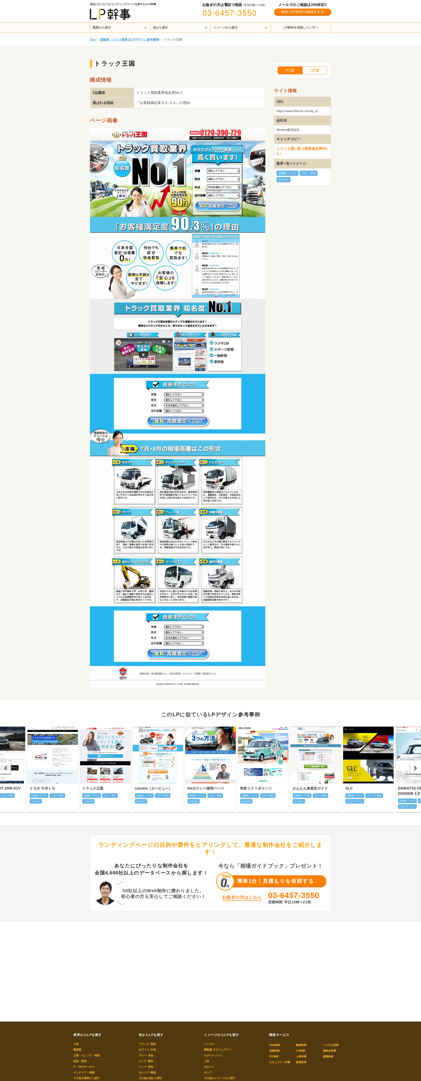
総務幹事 (328, 1056)
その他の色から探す (150, 1078)
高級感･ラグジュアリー (218, 1049)
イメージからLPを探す (221, 1034)
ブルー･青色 (308, 173)
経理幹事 (301, 1062)
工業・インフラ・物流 (86, 1055)
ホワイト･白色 (147, 1049)
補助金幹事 (329, 1050)
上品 (206, 1061)
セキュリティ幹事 (279, 1062)
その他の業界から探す (86, 1078)
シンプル (209, 1043)
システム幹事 (331, 1045)
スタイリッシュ (213, 1055)
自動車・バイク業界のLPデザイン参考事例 (129, 39)
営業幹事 (274, 1050)
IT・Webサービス (83, 1066)
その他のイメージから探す (219, 1078)
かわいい (209, 1066)
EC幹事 (273, 1056)
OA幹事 (300, 1050)
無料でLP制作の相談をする (302, 12)
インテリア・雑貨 (84, 1072)
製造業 (77, 1049)
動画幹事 (301, 1045)
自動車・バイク (287, 173)
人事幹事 (301, 1056)
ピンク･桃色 (146, 1061)
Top (93, 39)
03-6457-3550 (229, 12)
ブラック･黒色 (147, 1043)
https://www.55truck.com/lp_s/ (297, 111)
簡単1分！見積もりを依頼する (275, 881)
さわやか (283, 179)
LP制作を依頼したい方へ (301, 27)
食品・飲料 (80, 1061)
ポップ (208, 1072)
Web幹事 (274, 1045)
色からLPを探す (151, 1034)
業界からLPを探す (87, 1034)
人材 (76, 1043)
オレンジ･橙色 (147, 1072)
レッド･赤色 (146, 1066)
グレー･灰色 (146, 1055)
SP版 (315, 70)
